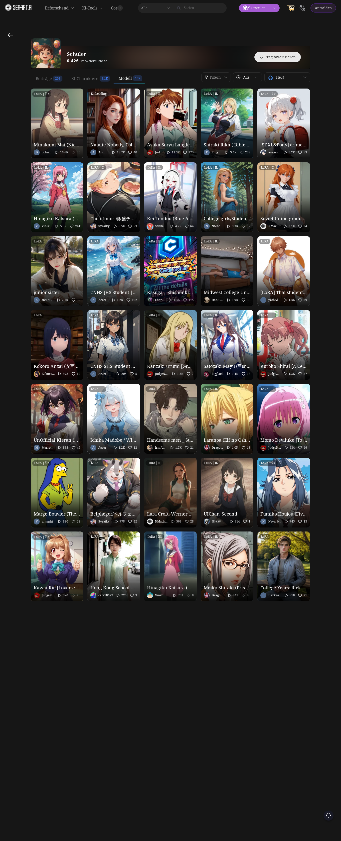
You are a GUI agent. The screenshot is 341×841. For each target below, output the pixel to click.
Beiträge (44, 78)
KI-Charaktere (84, 78)
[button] (247, 77)
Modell (125, 78)
